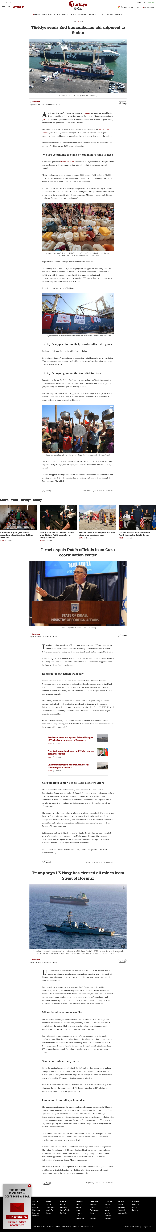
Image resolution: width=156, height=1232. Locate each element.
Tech (77, 1215)
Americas (63, 1207)
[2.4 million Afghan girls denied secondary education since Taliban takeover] (18, 517)
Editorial (135, 1210)
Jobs (63, 1226)
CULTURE (101, 14)
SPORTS (110, 14)
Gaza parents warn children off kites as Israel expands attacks (68, 766)
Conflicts (63, 1213)
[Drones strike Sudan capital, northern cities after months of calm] (97, 517)
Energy (78, 1210)
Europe (48, 1204)
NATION (57, 14)
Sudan (88, 112)
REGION (65, 14)
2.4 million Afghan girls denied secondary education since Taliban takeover (16, 535)
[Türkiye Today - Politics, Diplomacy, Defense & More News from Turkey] (78, 5)
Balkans (48, 1213)
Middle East (50, 1210)
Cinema (107, 1207)
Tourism (79, 1213)
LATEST (37, 14)
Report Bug (89, 1226)
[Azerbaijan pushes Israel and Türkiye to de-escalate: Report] (102, 752)
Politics (35, 1204)
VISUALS (118, 14)
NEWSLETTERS (149, 7)
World (81, 21)
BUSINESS (82, 14)
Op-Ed (134, 1207)
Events (107, 1213)
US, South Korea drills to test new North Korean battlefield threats (134, 533)
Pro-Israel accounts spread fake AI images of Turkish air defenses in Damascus (70, 738)
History (107, 1204)
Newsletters (45, 1226)
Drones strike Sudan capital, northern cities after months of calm (97, 533)
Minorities (36, 1215)
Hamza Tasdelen (67, 161)
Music (107, 1210)
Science (93, 1218)
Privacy (68, 1226)
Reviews (108, 1218)
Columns (135, 1204)
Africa (62, 1204)
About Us (36, 1226)
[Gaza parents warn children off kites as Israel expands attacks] (102, 765)
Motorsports (122, 1213)
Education (93, 1204)
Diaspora (35, 1213)
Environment (94, 1210)
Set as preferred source (130, 7)
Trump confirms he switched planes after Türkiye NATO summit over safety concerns (57, 535)
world (18, 7)
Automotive (80, 1218)
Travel (92, 1213)
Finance (78, 1207)
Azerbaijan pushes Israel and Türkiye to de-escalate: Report (71, 752)
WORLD (73, 14)
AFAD (45, 119)
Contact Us (56, 1226)
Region (50, 743)
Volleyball (121, 1210)
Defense (35, 1207)
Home (74, 21)
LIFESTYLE (92, 14)
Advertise (76, 1226)
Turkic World (50, 1207)
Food (91, 1215)
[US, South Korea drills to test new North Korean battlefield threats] (137, 517)
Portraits (108, 1215)
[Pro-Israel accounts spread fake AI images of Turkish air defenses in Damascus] (102, 738)
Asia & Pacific (65, 1210)
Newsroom (36, 102)
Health (92, 1207)
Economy (79, 1204)
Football (120, 1204)
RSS (82, 1226)
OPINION (135, 1201)
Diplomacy (36, 1210)
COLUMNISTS (47, 14)
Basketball (121, 1207)
